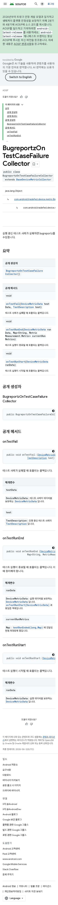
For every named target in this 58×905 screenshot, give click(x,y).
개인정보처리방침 (13, 891)
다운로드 (7, 775)
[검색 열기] (36, 4)
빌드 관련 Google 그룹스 (14, 829)
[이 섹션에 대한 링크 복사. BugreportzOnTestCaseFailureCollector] (19, 401)
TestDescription (23, 307)
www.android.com (12, 859)
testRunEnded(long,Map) (28, 627)
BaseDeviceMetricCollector (33, 179)
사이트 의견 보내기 (33, 891)
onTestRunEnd (14, 329)
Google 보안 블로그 (12, 819)
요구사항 (7, 769)
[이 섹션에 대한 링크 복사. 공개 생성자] (24, 387)
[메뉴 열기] (5, 4)
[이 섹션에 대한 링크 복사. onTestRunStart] (29, 645)
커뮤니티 (23, 886)
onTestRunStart (15, 361)
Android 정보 (9, 886)
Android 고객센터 (11, 848)
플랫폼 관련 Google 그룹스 (16, 824)
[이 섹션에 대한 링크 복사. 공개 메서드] (24, 432)
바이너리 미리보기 (11, 780)
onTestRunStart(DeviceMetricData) (27, 605)
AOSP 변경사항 (22, 44)
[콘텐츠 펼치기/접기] (22, 105)
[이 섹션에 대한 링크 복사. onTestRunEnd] (27, 538)
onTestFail (13, 303)
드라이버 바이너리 (11, 790)
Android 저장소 (10, 764)
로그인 (51, 3)
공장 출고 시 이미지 (12, 785)
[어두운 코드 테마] (53, 411)
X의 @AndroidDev (12, 809)
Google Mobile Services (15, 864)
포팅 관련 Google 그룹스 (14, 835)
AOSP (5, 90)
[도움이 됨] (21, 96)
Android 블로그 (10, 814)
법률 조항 (35, 886)
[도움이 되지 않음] (26, 96)
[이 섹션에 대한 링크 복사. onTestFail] (21, 442)
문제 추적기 (8, 874)
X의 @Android (10, 804)
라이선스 (47, 886)
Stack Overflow (10, 869)
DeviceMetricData (32, 303)
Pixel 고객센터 (9, 853)
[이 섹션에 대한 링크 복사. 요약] (13, 251)
